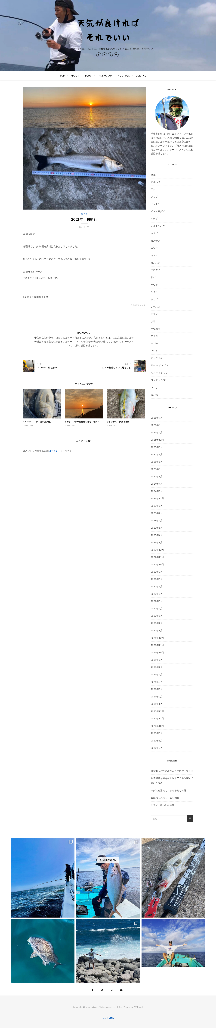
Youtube (124, 75)
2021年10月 (157, 652)
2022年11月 (157, 557)
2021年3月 (157, 689)
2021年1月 (157, 703)
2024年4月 (157, 483)
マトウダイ (157, 358)
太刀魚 (154, 394)
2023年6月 (157, 520)
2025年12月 (157, 439)
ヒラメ (154, 314)
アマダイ (155, 196)
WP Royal (138, 1007)
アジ (153, 189)
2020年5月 (157, 747)
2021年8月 (157, 659)
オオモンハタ (158, 226)
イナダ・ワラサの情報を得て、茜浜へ (82, 422)
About (75, 75)
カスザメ (155, 240)
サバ (153, 277)
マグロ (154, 336)
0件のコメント (138, 305)
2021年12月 (157, 637)
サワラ (154, 284)
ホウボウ (155, 328)
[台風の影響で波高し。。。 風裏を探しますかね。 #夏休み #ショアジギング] (108, 951)
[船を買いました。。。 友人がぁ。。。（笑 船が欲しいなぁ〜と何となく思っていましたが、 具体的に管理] (42, 878)
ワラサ (154, 387)
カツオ (154, 247)
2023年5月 (157, 527)
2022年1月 (157, 630)
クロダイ (155, 270)
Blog (88, 75)
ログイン (53, 450)
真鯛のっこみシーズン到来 (165, 797)
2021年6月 (157, 674)
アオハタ (155, 182)
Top (62, 75)
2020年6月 (157, 740)
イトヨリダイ (158, 211)
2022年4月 (157, 608)
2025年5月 (157, 469)
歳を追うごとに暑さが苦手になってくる (172, 770)
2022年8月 (157, 579)
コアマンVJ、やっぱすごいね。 (37, 422)
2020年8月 (157, 733)
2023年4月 (157, 535)
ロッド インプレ (159, 380)
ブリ (153, 321)
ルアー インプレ (159, 372)
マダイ (154, 350)
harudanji (84, 332)
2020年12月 (157, 711)
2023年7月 (157, 513)
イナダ (154, 218)
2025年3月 (157, 476)
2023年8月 (157, 505)
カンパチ (155, 262)
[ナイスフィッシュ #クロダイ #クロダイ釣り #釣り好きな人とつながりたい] (42, 951)
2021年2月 (157, 696)
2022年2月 (157, 623)
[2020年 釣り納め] (28, 366)
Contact (142, 75)
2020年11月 (157, 718)
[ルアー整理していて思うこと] (140, 366)
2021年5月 (157, 681)
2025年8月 (157, 447)
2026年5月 (157, 425)
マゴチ (154, 343)
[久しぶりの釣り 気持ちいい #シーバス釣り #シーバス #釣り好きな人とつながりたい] (173, 878)
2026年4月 (157, 432)
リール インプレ (159, 365)
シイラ (154, 291)
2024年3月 (157, 491)
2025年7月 (157, 454)
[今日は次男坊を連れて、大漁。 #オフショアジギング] (173, 943)
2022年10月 (157, 564)
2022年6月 (157, 593)
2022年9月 (157, 571)
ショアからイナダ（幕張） (119, 422)
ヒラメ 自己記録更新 (162, 805)
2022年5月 (157, 601)
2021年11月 (157, 645)
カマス (154, 255)
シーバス (155, 306)
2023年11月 (157, 498)
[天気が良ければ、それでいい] (108, 29)
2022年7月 (157, 586)
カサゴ (154, 233)
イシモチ (155, 203)
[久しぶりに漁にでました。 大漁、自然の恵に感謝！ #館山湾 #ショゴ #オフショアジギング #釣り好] (108, 878)
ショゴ (154, 299)
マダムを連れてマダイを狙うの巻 (168, 790)
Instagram (105, 75)
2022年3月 (157, 615)
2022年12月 (157, 549)
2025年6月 (157, 461)
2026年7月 (157, 417)
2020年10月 (157, 725)
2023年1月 (157, 542)
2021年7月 (157, 667)
